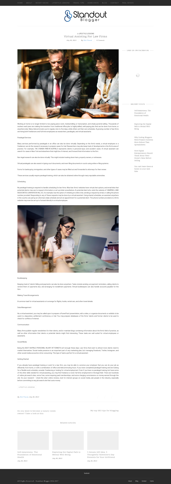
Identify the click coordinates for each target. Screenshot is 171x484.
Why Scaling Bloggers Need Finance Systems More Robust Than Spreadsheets (143, 141)
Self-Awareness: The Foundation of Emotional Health (29, 455)
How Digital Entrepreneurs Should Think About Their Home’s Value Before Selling (143, 156)
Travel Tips (78, 3)
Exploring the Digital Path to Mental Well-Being (66, 453)
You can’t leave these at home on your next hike (143, 169)
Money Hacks (42, 3)
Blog (104, 3)
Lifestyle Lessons (61, 3)
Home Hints (93, 3)
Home (20, 3)
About (29, 3)
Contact (115, 3)
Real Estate (128, 3)
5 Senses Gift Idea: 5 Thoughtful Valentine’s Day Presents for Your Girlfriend (101, 455)
